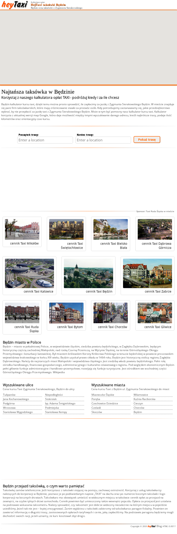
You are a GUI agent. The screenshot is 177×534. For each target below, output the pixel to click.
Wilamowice (141, 395)
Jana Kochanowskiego (16, 399)
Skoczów (97, 412)
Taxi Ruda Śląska (154, 211)
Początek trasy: (29, 134)
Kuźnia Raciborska (144, 399)
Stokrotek (51, 399)
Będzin (138, 412)
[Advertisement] (88, 179)
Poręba (96, 399)
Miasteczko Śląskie (103, 395)
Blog (159, 526)
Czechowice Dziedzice (105, 403)
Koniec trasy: (85, 134)
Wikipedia (59, 372)
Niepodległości (54, 395)
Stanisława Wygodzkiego (18, 412)
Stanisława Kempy (56, 412)
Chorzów (139, 408)
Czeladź (96, 408)
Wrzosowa (9, 408)
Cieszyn (138, 403)
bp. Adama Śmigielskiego (60, 403)
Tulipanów (9, 395)
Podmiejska (52, 408)
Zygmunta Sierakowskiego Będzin (129, 104)
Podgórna (9, 403)
